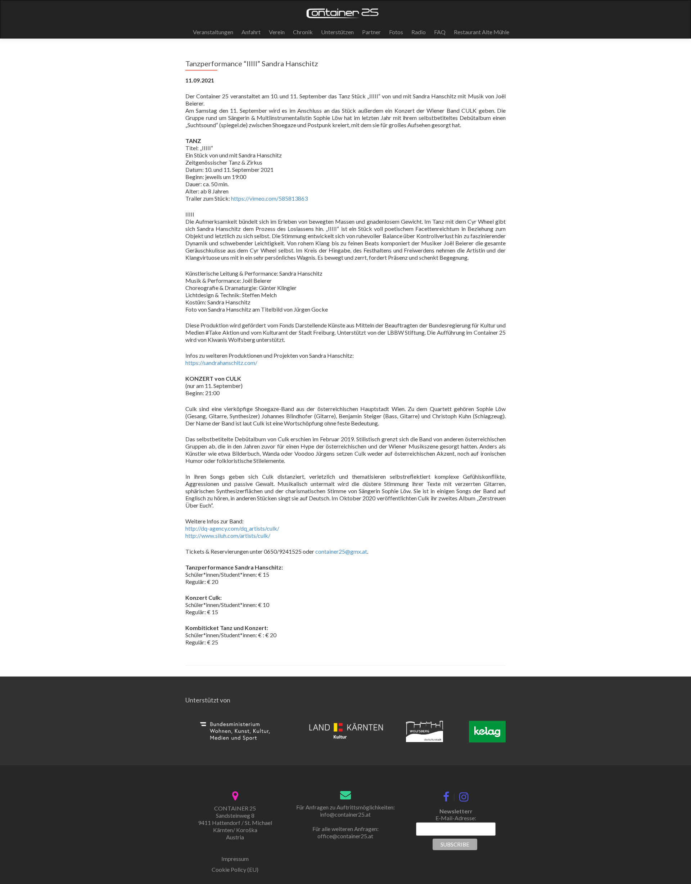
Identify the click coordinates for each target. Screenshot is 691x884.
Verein (277, 31)
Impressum (235, 858)
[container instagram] (464, 795)
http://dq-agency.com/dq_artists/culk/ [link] (232, 528)
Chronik (303, 31)
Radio (418, 31)
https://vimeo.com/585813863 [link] (269, 198)
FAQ (440, 31)
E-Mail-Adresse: (455, 817)
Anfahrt (251, 31)
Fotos (396, 31)
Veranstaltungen (213, 31)
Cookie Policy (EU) (235, 869)
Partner (371, 31)
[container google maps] (235, 794)
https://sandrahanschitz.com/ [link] (221, 362)
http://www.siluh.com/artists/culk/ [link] (227, 535)
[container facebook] (446, 795)
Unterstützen (337, 31)
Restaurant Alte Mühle (481, 31)
